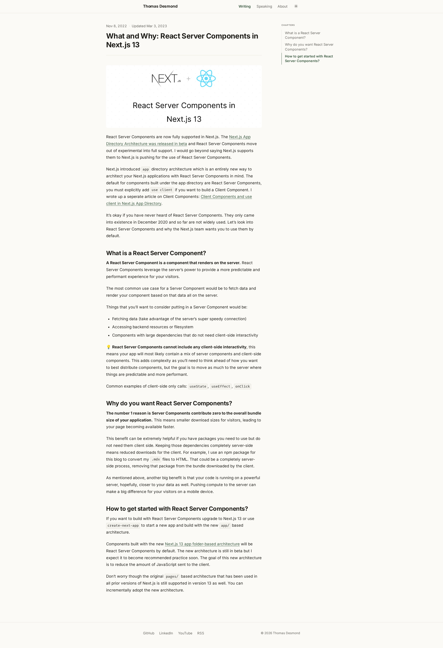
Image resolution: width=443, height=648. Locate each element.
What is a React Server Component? (302, 35)
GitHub (148, 633)
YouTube (185, 633)
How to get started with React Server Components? (309, 58)
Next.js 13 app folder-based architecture (202, 544)
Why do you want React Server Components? (309, 46)
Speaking (264, 6)
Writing (245, 6)
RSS (200, 633)
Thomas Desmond (160, 6)
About (282, 6)
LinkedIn (166, 633)
